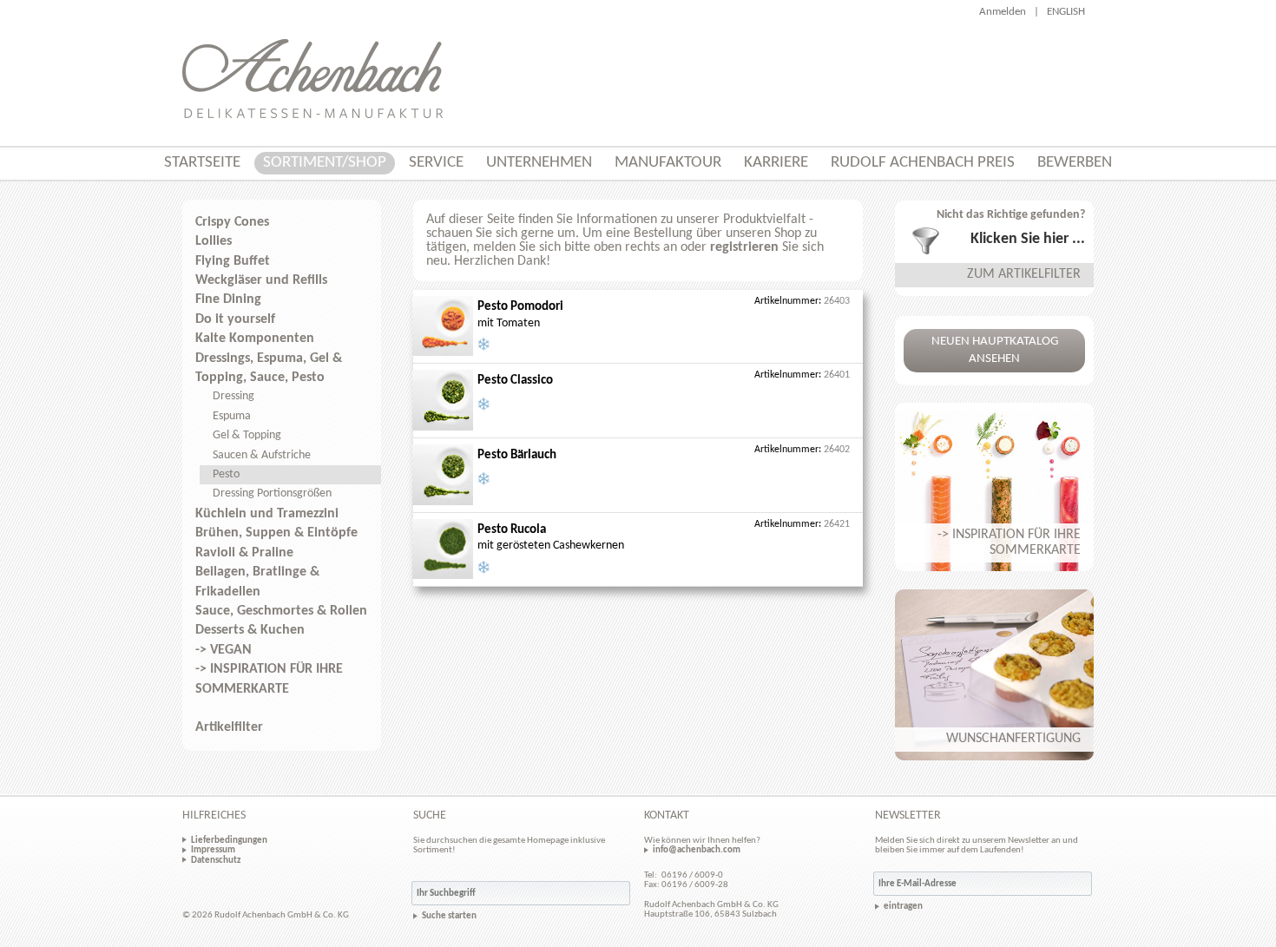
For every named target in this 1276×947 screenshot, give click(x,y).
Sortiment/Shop (324, 163)
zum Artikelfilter (1024, 274)
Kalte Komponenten (254, 338)
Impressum (213, 850)
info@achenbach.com (696, 850)
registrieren (744, 247)
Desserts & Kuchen (250, 630)
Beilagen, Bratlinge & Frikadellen (257, 581)
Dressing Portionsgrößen (272, 493)
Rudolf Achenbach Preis (923, 163)
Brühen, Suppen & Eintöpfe (276, 533)
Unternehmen (539, 163)
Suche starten (449, 916)
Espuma (232, 416)
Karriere (776, 163)
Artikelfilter (229, 727)
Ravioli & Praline (244, 553)
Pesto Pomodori (520, 306)
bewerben (1074, 163)
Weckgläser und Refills (261, 280)
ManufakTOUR (668, 163)
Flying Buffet (232, 261)
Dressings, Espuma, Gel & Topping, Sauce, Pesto (268, 368)
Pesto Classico (515, 380)
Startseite (202, 163)
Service (436, 163)
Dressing (233, 396)
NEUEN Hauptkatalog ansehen (994, 350)
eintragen (903, 906)
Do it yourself (235, 319)
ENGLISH (1066, 11)
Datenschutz (215, 860)
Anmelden (1002, 11)
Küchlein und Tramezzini (267, 514)
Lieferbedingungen (229, 840)
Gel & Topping (247, 435)
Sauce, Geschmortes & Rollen (281, 611)
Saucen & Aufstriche (262, 455)
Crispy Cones (232, 222)
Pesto (226, 474)
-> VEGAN (223, 650)
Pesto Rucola (511, 529)
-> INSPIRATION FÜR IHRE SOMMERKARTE (269, 678)
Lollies (213, 241)
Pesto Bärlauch (516, 455)
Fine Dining (228, 299)
